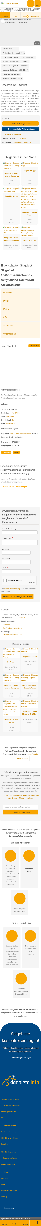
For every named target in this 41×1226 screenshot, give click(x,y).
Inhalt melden (22, 758)
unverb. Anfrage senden (21, 123)
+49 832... (13, 138)
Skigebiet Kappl (30, 171)
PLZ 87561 (15, 413)
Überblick (8, 292)
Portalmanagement (8, 1164)
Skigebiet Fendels (30, 656)
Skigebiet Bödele (29, 240)
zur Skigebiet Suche (2, 10)
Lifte (5, 317)
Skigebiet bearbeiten (8, 1152)
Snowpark (8, 325)
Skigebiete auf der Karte (10, 1099)
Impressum (5, 1178)
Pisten (6, 309)
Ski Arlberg (11, 662)
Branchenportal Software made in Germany (15, 1220)
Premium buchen (10, 1126)
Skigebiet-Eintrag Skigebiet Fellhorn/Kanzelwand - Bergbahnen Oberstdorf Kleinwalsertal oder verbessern (12, 955)
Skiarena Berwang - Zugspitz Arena (29, 686)
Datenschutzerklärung (12, 589)
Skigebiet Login (9, 1208)
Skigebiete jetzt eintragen (21, 1058)
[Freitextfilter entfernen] (30, 3)
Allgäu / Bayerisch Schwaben (20, 434)
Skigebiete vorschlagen (9, 1138)
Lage (15, 16)
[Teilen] (32, 1223)
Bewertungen (36, 16)
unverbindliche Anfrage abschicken (17, 596)
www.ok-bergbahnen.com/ (23, 142)
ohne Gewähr (32, 754)
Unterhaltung (9, 334)
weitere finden (29, 868)
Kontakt (16, 452)
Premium (36, 159)
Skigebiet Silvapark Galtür (29, 213)
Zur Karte (6, 625)
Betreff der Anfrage (9, 529)
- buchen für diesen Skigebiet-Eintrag (21, 991)
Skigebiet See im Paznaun (11, 197)
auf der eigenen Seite (30, 950)
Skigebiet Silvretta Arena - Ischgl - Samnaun (11, 175)
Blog (3, 1118)
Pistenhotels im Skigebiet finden (21, 129)
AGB (3, 1184)
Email (4, 568)
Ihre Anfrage (7, 538)
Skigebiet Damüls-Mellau (11, 720)
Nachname (6, 558)
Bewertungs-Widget (10, 1158)
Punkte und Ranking (8, 1132)
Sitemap (4, 1197)
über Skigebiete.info (8, 1112)
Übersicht (5, 16)
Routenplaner (35, 345)
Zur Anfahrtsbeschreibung (12, 628)
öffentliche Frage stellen (21, 812)
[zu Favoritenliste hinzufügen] (3, 21)
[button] (20, 32)
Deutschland (10, 423)
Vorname (5, 549)
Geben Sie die (15, 487)
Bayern (14, 420)
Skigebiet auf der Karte (12, 134)
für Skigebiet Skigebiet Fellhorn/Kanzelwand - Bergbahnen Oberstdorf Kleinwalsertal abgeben (11, 875)
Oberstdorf (10, 416)
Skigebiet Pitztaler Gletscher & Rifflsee (11, 239)
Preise (6, 301)
